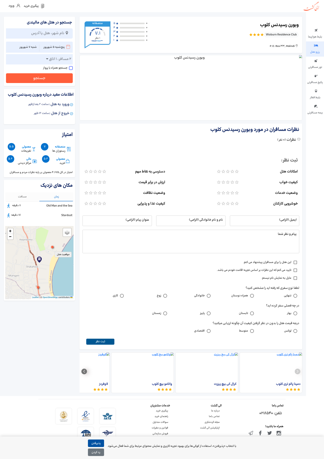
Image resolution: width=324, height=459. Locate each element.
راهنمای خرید (161, 416)
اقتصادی (199, 331)
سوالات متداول (160, 422)
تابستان (243, 313)
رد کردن (96, 452)
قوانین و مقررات (160, 428)
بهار (289, 313)
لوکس (287, 331)
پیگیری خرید (162, 411)
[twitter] (269, 433)
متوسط (243, 331)
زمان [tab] (56, 197)
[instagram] (279, 433)
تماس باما (214, 416)
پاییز (202, 313)
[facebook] (260, 433)
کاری (115, 296)
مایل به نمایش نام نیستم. (276, 278)
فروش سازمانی (160, 434)
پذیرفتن (96, 443)
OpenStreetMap (50, 297)
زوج (159, 296)
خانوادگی (199, 296)
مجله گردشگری (212, 422)
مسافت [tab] (22, 197)
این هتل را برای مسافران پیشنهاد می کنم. (267, 262)
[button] (52, 247)
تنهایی (287, 296)
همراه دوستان (239, 296)
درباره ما (215, 411)
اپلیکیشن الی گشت (210, 428)
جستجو (39, 78)
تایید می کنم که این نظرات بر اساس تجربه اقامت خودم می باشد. (254, 270)
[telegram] (251, 433)
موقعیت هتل (63, 254)
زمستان (156, 313)
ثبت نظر (100, 341)
